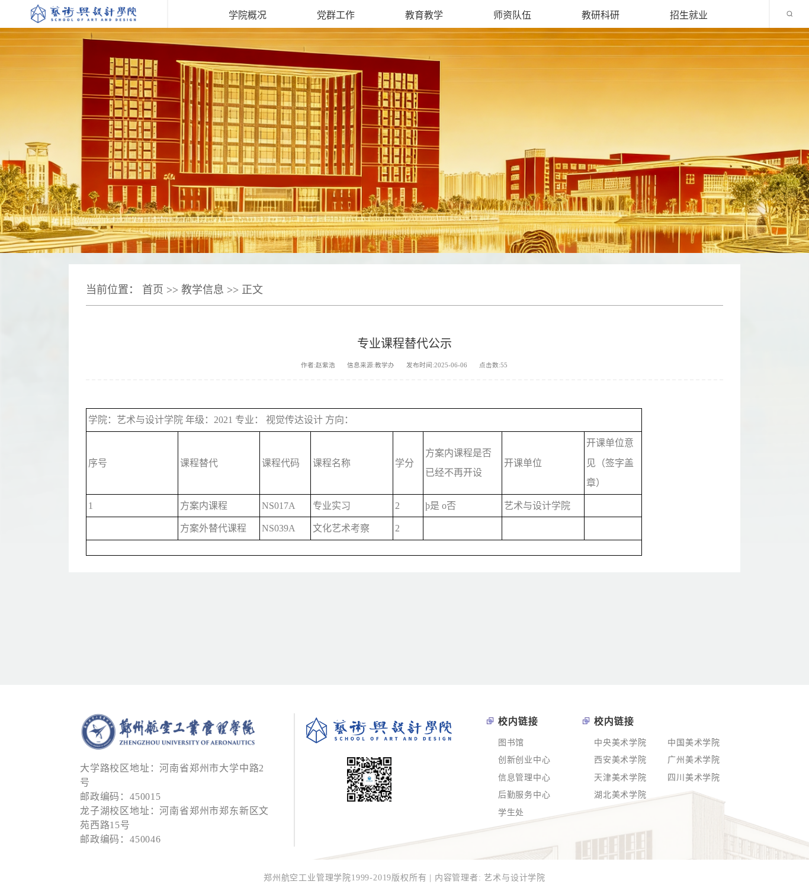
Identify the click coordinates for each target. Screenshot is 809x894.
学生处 (511, 812)
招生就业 (689, 14)
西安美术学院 (620, 759)
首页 (152, 290)
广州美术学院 (693, 759)
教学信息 (202, 290)
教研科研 (600, 14)
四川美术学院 (693, 777)
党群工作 (336, 14)
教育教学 (424, 14)
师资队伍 (512, 14)
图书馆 (511, 742)
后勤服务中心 (524, 794)
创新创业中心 (524, 759)
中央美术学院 (620, 742)
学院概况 (248, 14)
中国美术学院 (693, 742)
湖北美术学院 (620, 794)
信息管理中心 (524, 777)
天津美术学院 (620, 777)
